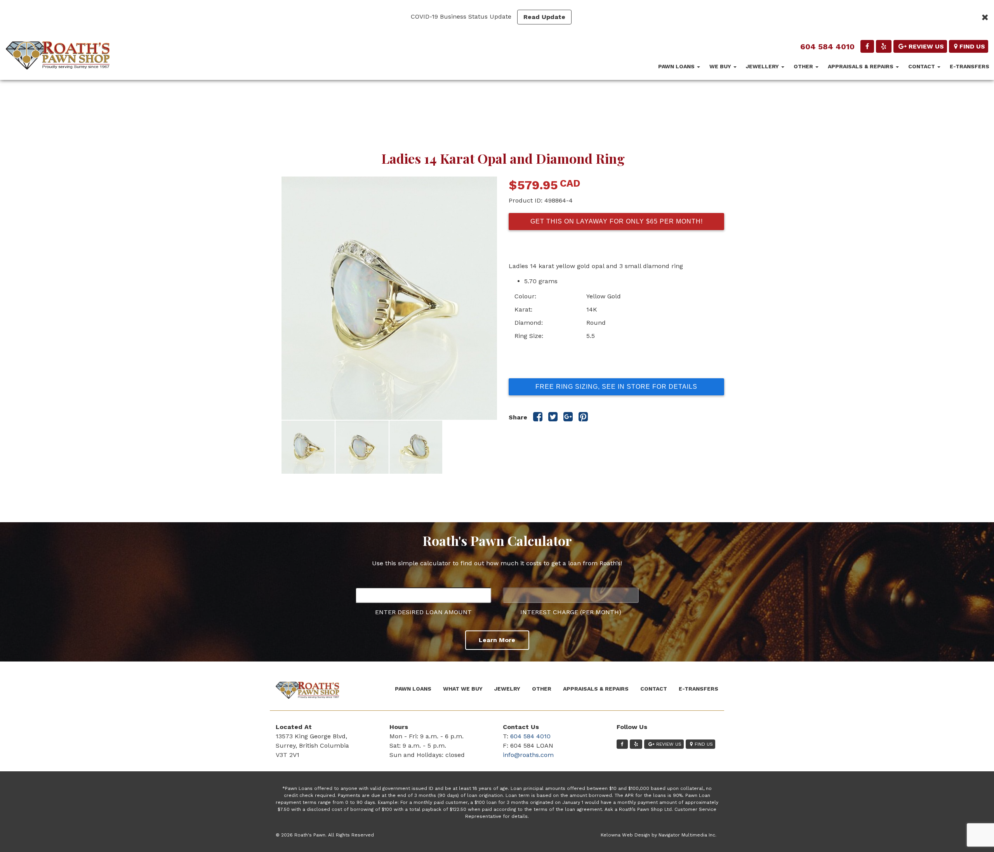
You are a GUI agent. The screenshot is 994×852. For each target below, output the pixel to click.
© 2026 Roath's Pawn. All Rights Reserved (325, 835)
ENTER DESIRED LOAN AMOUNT (423, 612)
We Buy (721, 66)
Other (804, 66)
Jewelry (507, 689)
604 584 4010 (827, 46)
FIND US (972, 46)
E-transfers (969, 66)
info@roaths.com (528, 754)
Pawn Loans (677, 66)
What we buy (463, 689)
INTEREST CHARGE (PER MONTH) (570, 612)
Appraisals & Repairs (861, 66)
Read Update (544, 17)
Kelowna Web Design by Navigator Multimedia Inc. (658, 835)
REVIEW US (926, 46)
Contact (922, 66)
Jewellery (763, 66)
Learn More (497, 640)
